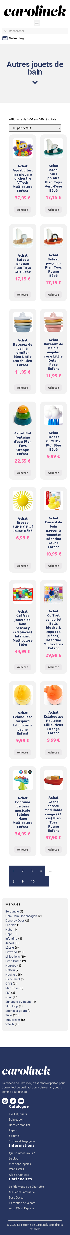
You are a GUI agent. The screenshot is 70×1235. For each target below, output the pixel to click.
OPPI (8, 983)
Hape (9, 934)
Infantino (11, 938)
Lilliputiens (12, 956)
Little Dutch (13, 961)
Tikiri (8, 1015)
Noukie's (11, 974)
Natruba (10, 965)
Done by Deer (14, 920)
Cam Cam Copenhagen (21, 916)
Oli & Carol (12, 979)
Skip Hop (11, 1006)
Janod (9, 943)
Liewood (11, 952)
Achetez (22, 209)
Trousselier (12, 1019)
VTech (9, 1024)
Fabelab (10, 925)
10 (33, 881)
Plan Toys (11, 988)
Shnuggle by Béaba (18, 1001)
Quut (8, 997)
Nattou (10, 970)
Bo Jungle (12, 911)
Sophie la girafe (16, 1010)
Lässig (9, 947)
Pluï (7, 992)
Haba (9, 929)
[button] (37, 23)
